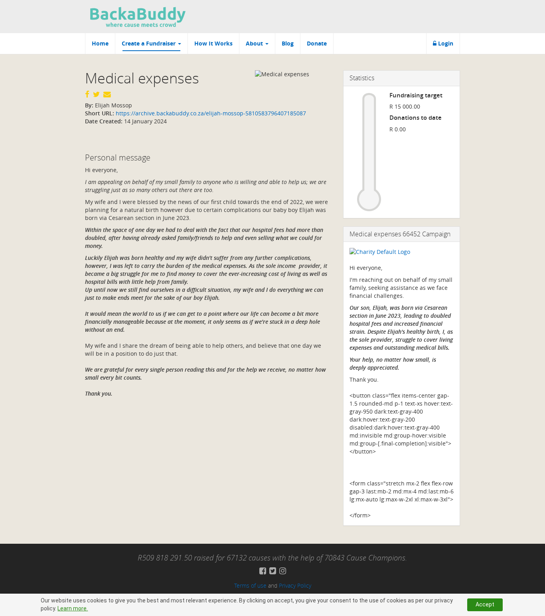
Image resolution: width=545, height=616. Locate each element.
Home (100, 43)
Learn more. (72, 608)
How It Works (213, 43)
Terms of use (250, 585)
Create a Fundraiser (149, 43)
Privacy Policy (295, 585)
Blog (288, 43)
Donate (317, 43)
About (255, 43)
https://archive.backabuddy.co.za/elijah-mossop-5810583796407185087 (210, 113)
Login (444, 43)
